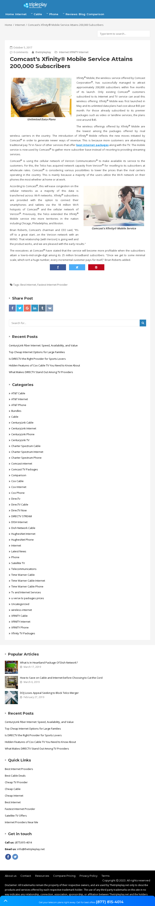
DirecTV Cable (19, 504)
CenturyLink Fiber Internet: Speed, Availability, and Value (43, 345)
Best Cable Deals (15, 775)
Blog (82, 14)
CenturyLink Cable (22, 422)
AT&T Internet (19, 399)
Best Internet (28, 284)
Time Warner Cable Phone (27, 586)
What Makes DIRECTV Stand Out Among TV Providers (41, 372)
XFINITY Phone (20, 627)
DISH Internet (19, 522)
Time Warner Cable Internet (28, 580)
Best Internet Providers (19, 769)
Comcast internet (21, 463)
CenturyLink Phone (23, 434)
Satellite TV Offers (16, 815)
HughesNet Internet (23, 534)
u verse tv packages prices (27, 598)
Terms (105, 875)
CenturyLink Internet (23, 428)
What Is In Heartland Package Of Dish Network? (49, 662)
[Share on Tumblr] (42, 308)
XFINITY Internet (78, 52)
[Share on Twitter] (19, 308)
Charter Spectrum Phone (26, 457)
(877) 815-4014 (110, 902)
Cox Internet (18, 487)
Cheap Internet (14, 795)
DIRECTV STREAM (21, 516)
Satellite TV (18, 563)
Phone (53, 14)
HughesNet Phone (22, 539)
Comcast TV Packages (24, 469)
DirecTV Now (19, 510)
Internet (20, 14)
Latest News (18, 551)
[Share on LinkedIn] (34, 308)
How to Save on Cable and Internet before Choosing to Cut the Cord (61, 678)
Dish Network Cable (23, 528)
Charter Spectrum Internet (27, 452)
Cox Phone (18, 493)
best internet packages (92, 145)
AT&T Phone (18, 405)
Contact (25, 875)
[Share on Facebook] (12, 308)
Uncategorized (20, 604)
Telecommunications (24, 569)
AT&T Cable (18, 393)
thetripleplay (43, 52)
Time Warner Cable (23, 575)
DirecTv (15, 498)
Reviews (72, 14)
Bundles (16, 411)
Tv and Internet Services (26, 592)
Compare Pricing (64, 875)
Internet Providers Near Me (21, 822)
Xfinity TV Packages (23, 633)
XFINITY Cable (19, 616)
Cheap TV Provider (16, 782)
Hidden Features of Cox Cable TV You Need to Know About (44, 365)
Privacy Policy (88, 875)
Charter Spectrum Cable (26, 446)
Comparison (95, 14)
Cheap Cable (13, 789)
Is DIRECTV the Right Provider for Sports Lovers (37, 359)
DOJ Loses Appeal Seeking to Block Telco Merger (49, 693)
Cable (38, 14)
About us (10, 875)
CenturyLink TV (20, 440)
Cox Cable (17, 481)
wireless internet (21, 610)
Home (9, 14)
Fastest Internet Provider (52, 284)
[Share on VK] (49, 308)
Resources (42, 875)
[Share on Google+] (27, 308)
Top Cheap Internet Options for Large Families (37, 352)
